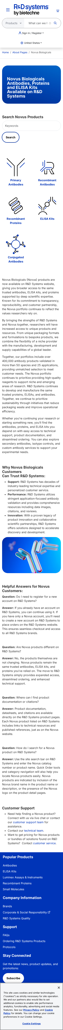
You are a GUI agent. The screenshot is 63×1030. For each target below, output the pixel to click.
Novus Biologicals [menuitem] (41, 52)
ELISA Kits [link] (9, 871)
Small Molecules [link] (13, 889)
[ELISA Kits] (47, 206)
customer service (44, 843)
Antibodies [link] (10, 865)
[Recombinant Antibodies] (47, 167)
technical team (33, 830)
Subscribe (13, 978)
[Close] (59, 987)
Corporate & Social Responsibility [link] (25, 912)
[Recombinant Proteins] (16, 206)
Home (5, 52)
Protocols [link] (9, 947)
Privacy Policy (31, 1009)
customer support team (28, 822)
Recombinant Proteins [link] (17, 883)
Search (10, 137)
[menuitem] (5, 52)
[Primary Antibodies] (16, 167)
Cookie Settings (31, 1023)
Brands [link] (7, 906)
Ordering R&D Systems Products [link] (24, 941)
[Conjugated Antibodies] (16, 244)
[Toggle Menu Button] (8, 10)
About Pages (19, 52)
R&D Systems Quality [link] (16, 918)
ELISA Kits (47, 218)
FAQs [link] (6, 935)
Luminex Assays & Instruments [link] (23, 877)
